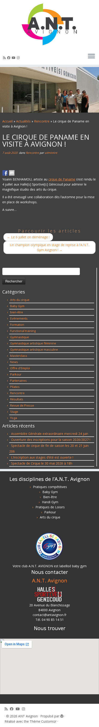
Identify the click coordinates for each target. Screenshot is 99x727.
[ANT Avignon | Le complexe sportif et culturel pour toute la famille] (49, 24)
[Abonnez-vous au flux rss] (5, 57)
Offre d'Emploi (20, 368)
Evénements (19, 318)
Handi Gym (50, 502)
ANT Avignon (28, 716)
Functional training (23, 331)
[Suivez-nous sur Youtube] (14, 57)
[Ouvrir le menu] (91, 56)
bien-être (16, 312)
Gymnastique (19, 337)
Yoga (13, 418)
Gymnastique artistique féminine (33, 343)
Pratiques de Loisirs (50, 507)
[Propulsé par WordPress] (61, 715)
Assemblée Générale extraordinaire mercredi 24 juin (49, 433)
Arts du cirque (19, 300)
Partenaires (18, 380)
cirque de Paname (61, 179)
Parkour (15, 374)
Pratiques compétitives (50, 487)
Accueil (7, 121)
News (14, 362)
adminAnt (51, 153)
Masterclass (18, 356)
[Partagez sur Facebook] (5, 173)
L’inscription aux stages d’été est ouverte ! (42, 457)
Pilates (15, 387)
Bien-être (50, 497)
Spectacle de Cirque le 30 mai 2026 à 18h (41, 463)
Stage (14, 412)
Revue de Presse (22, 405)
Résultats (16, 399)
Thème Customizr (43, 721)
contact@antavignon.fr (50, 615)
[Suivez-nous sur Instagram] (19, 57)
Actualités (23, 121)
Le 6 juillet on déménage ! (28, 237)
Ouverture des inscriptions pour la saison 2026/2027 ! (50, 439)
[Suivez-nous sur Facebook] (9, 57)
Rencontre (42, 121)
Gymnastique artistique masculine (34, 349)
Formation (17, 325)
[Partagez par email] (12, 173)
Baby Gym (17, 306)
